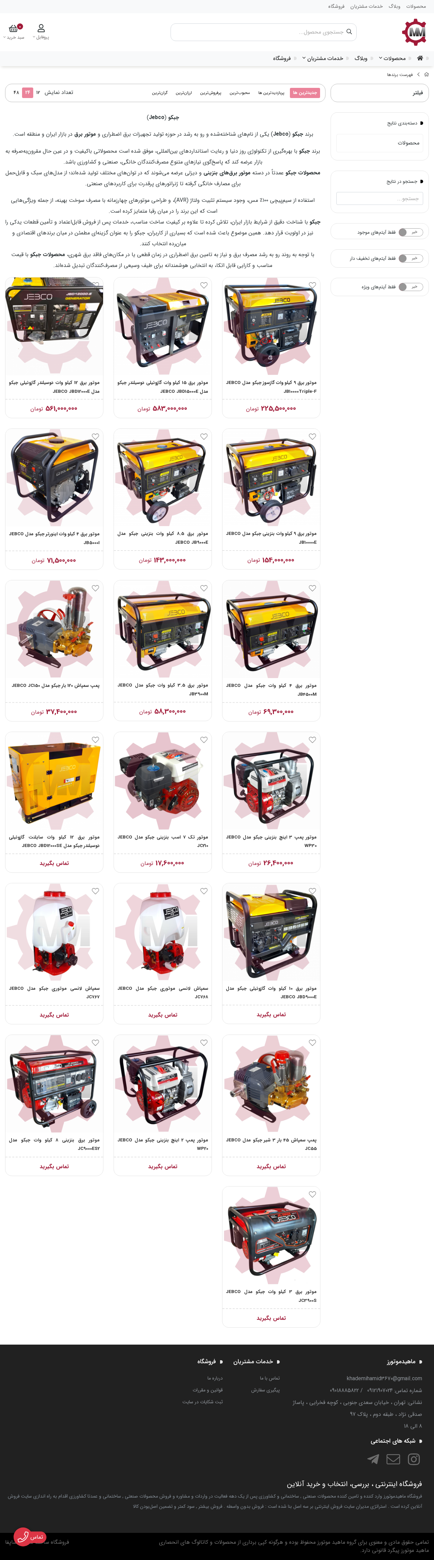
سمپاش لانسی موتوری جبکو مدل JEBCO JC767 (54, 993)
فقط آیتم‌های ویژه (379, 287)
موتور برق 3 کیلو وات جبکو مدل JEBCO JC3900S (271, 1296)
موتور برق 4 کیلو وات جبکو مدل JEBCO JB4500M (271, 690)
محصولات (395, 58)
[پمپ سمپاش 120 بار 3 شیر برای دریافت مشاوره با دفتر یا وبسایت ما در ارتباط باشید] (54, 629)
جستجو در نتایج (402, 181)
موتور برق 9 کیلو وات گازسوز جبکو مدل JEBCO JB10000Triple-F (271, 387)
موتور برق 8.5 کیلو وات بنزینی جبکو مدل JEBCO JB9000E (162, 538)
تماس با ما (270, 1378)
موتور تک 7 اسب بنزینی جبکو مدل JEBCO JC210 (162, 842)
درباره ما (215, 1378)
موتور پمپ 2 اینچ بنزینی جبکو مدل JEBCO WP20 (162, 1145)
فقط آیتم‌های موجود (376, 232)
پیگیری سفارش (265, 1390)
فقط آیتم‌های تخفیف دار (373, 258)
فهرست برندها (400, 75)
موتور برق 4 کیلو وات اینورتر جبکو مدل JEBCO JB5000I (54, 538)
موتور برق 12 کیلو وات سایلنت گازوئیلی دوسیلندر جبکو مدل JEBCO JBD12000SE (54, 842)
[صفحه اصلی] (426, 75)
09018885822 (344, 1390)
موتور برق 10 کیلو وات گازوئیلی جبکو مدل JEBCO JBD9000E (271, 993)
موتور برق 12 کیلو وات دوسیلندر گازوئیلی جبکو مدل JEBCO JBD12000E (54, 387)
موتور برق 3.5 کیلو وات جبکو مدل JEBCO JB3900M (162, 690)
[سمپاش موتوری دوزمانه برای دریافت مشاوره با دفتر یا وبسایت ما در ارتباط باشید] (163, 932)
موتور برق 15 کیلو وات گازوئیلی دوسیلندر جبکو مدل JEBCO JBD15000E (162, 387)
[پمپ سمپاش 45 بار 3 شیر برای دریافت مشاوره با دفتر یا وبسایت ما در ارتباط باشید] (271, 1084)
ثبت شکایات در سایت (202, 1402)
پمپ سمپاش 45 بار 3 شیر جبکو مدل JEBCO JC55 (271, 1145)
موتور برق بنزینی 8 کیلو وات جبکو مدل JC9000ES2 (54, 1145)
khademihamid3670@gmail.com (384, 1378)
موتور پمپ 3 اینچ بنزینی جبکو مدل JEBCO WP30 (271, 842)
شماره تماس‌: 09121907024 (394, 1390)
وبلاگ (361, 58)
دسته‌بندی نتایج (402, 122)
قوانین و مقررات (208, 1390)
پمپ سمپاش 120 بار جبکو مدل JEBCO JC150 (56, 685)
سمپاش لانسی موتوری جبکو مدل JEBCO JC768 (162, 993)
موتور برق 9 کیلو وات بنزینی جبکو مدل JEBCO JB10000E (271, 538)
